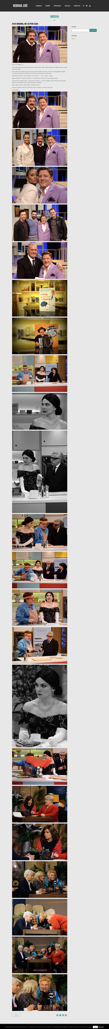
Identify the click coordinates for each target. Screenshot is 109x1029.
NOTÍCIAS (67, 6)
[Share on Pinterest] (65, 1015)
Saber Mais (101, 1027)
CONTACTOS (77, 6)
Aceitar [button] (95, 1027)
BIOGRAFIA (39, 6)
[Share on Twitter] (60, 1015)
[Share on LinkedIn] (63, 1015)
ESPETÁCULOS (57, 6)
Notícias (21, 64)
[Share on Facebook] (57, 1015)
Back (16, 1015)
